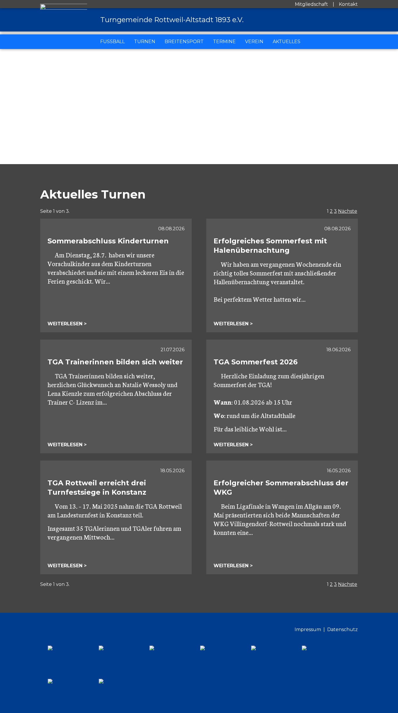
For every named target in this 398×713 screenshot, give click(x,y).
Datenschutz (342, 629)
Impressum (308, 629)
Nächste (347, 211)
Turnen (144, 41)
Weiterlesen (65, 324)
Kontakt (348, 4)
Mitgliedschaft (311, 4)
